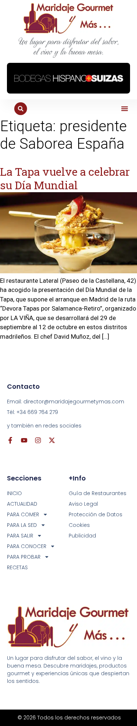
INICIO (14, 493)
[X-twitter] (52, 440)
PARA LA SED (22, 525)
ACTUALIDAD (22, 504)
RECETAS (17, 567)
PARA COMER (23, 514)
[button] (124, 108)
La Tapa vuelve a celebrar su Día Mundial (65, 178)
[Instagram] (38, 440)
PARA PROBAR (24, 556)
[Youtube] (24, 440)
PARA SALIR (20, 535)
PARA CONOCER (26, 546)
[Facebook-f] (10, 440)
